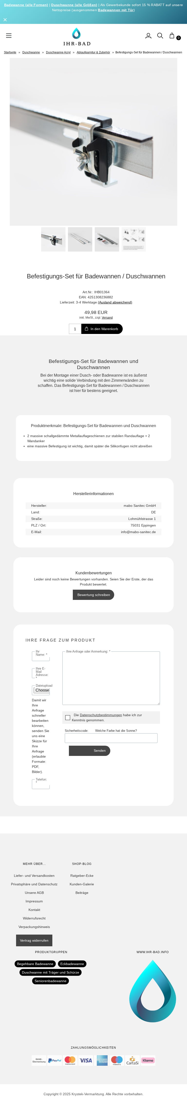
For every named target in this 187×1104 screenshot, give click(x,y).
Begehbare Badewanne (35, 964)
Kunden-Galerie (82, 884)
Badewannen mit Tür (115, 10)
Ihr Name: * (41, 653)
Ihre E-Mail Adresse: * (42, 673)
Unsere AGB (34, 893)
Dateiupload (44, 685)
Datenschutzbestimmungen (101, 715)
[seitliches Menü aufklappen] (148, 38)
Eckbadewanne (72, 964)
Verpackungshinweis (34, 927)
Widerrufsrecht (34, 918)
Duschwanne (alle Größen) (74, 5)
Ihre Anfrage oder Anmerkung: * (88, 651)
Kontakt (34, 910)
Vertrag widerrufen (34, 940)
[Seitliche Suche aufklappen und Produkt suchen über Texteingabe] (160, 38)
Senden (100, 750)
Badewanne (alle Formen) (26, 5)
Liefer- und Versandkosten (34, 876)
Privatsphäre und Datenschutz (34, 884)
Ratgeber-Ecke (82, 876)
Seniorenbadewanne (50, 981)
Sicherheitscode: (80, 731)
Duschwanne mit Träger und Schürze (50, 972)
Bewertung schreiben (93, 595)
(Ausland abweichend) (115, 302)
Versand (107, 317)
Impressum (34, 901)
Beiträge (81, 893)
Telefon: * (41, 781)
